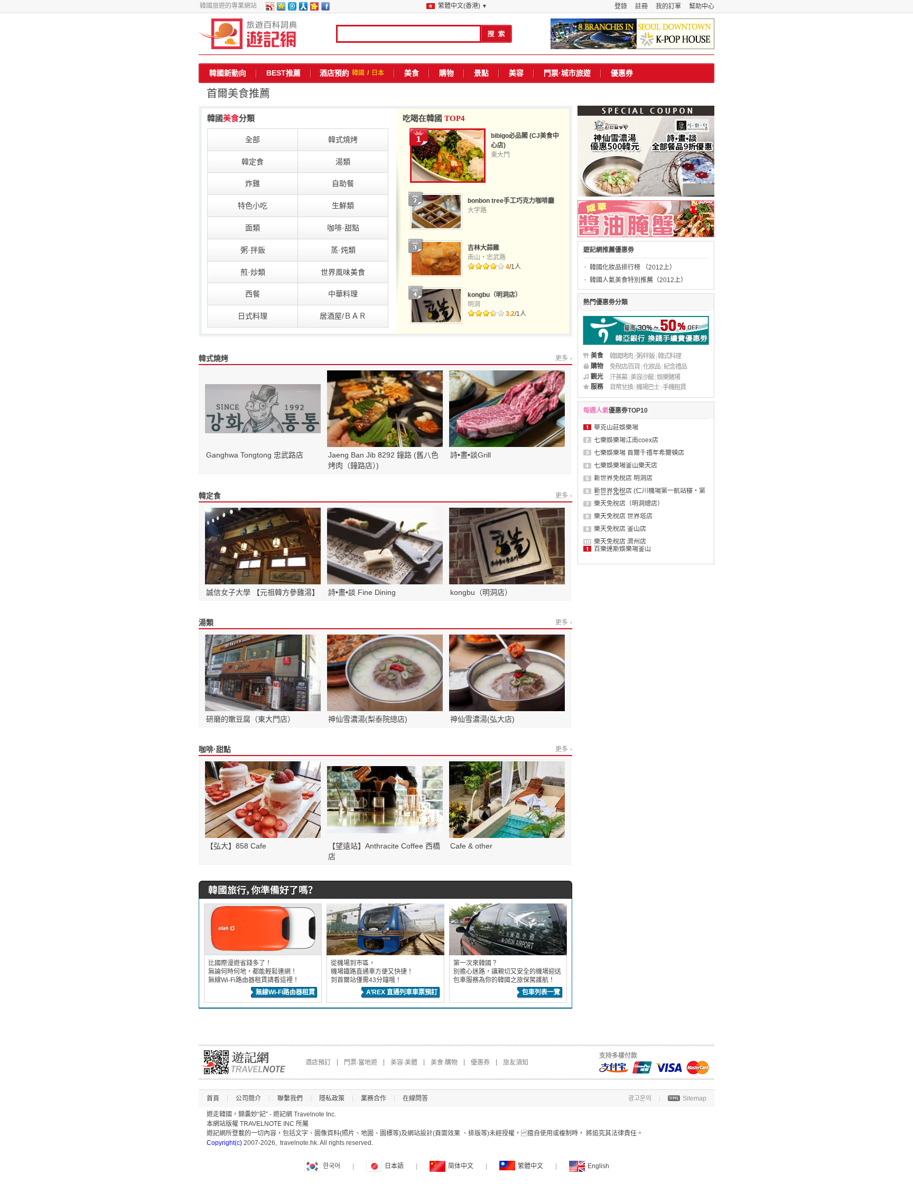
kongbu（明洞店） (481, 592)
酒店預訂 (318, 1062)
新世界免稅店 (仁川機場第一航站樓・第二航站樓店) (649, 494)
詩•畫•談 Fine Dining (362, 592)
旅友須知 (515, 1062)
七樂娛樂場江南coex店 (626, 440)
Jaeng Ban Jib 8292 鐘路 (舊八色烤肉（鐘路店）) (383, 460)
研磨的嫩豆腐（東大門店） (250, 719)
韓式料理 (669, 356)
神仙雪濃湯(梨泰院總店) (367, 719)
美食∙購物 (444, 1062)
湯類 (206, 622)
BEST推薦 (283, 73)
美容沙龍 (642, 377)
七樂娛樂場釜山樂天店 (625, 465)
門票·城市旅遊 (567, 73)
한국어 (331, 1166)
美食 (411, 73)
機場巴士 (647, 387)
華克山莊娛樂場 (616, 427)
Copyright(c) (224, 1143)
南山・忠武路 (487, 257)
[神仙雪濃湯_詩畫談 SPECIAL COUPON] (645, 151)
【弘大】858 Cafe (236, 846)
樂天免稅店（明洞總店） (629, 503)
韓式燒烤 (213, 358)
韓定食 (210, 495)
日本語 (394, 1166)
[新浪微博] (269, 8)
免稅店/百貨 (625, 366)
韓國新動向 (227, 73)
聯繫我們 (290, 1098)
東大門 (500, 155)
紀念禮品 (675, 366)
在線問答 (415, 1098)
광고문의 (639, 1098)
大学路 (477, 210)
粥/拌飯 (645, 356)
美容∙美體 (403, 1062)
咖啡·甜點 (215, 749)
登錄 (620, 6)
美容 (516, 73)
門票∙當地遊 (360, 1062)
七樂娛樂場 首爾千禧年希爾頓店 (639, 453)
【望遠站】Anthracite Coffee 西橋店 (384, 851)
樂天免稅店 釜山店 (620, 529)
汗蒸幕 (618, 377)
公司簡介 (248, 1098)
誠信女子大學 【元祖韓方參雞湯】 (262, 592)
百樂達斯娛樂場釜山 (622, 549)
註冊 (641, 6)
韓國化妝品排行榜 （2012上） (633, 267)
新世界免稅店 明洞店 (623, 478)
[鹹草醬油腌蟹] (645, 218)
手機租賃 (674, 387)
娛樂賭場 (668, 377)
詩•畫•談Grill (470, 455)
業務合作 (373, 1098)
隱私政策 (331, 1098)
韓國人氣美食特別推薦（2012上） (638, 280)
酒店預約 (334, 73)
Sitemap (694, 1098)
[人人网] (303, 8)
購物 (446, 73)
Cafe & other (471, 846)
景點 (481, 73)
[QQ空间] (280, 8)
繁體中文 (530, 1166)
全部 (252, 139)
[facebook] (325, 8)
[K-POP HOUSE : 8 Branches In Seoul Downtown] (632, 33)
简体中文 (460, 1166)
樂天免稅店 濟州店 (620, 541)
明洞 (474, 304)
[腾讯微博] (291, 8)
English (598, 1166)
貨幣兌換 (621, 387)
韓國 (358, 73)
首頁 (213, 1098)
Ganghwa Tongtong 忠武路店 (254, 455)
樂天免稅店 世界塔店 (623, 516)
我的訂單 (668, 6)
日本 (377, 73)
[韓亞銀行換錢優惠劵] (646, 330)
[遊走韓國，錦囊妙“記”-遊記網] (248, 33)
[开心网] (314, 8)
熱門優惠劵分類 (605, 302)
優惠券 (622, 73)
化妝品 (651, 366)
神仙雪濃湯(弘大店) (482, 719)
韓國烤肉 (621, 356)
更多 (561, 358)
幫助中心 (701, 6)
